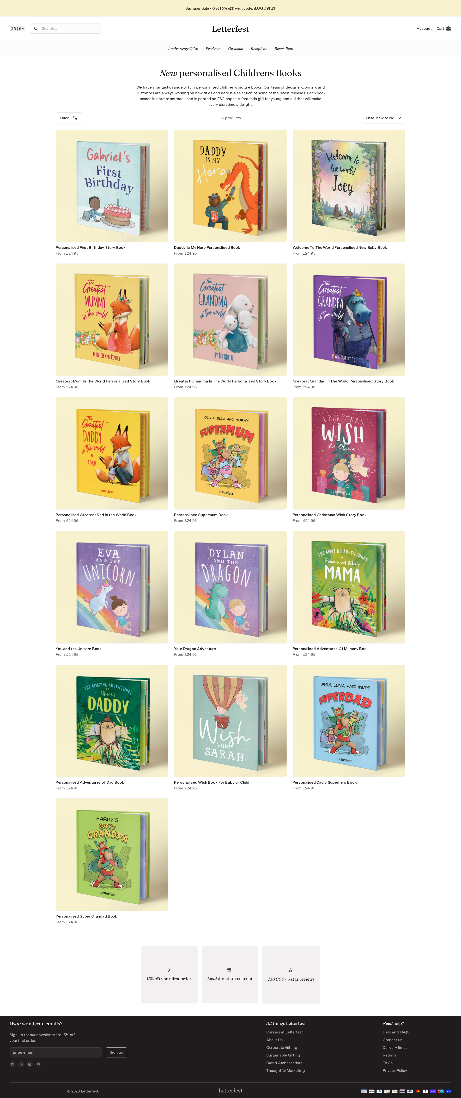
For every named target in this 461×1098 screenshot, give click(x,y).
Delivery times (395, 1047)
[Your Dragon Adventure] (230, 587)
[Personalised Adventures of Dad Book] (112, 721)
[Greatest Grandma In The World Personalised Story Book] (230, 319)
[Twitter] (12, 1064)
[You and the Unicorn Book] (112, 587)
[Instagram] (30, 1064)
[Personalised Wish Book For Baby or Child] (230, 721)
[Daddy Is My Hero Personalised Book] (230, 186)
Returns (390, 1055)
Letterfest (89, 1091)
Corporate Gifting (281, 1047)
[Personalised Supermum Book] (230, 453)
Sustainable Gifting (283, 1055)
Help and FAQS (396, 1032)
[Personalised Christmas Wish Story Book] (349, 453)
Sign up (116, 1052)
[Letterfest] (230, 28)
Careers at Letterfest (284, 1032)
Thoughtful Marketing (285, 1070)
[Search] (36, 28)
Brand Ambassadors (284, 1063)
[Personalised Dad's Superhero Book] (349, 721)
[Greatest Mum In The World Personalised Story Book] (112, 319)
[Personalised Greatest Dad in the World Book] (112, 453)
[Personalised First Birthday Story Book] (112, 186)
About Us (274, 1040)
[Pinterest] (38, 1064)
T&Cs (387, 1063)
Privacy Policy (395, 1070)
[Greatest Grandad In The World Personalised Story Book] (349, 319)
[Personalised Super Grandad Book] (112, 854)
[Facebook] (21, 1064)
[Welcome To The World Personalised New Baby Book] (349, 186)
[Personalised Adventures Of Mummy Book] (349, 587)
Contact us (392, 1040)
